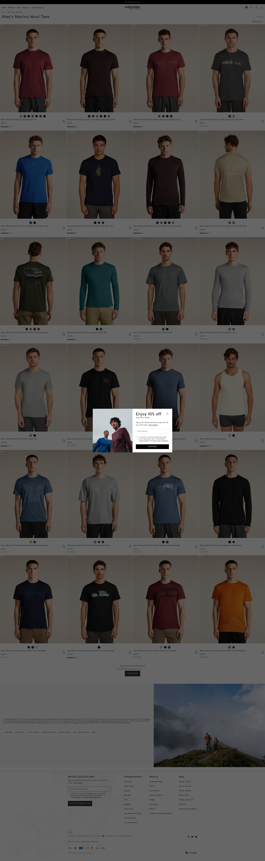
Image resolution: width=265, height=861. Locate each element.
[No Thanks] (167, 413)
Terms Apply (153, 425)
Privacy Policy (144, 441)
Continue (152, 447)
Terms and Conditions (160, 441)
